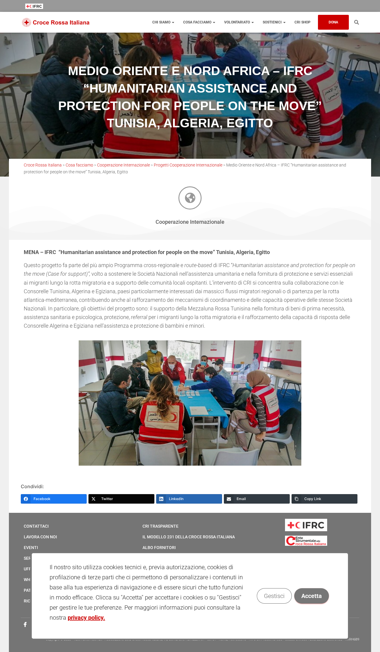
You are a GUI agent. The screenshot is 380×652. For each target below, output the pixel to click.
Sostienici (273, 22)
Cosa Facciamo (197, 22)
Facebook (25, 625)
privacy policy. (86, 617)
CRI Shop (302, 22)
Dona (333, 22)
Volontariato (237, 22)
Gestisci (274, 595)
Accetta (312, 595)
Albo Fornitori (159, 547)
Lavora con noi (40, 536)
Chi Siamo (161, 22)
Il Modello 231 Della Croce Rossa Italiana (188, 536)
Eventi (31, 547)
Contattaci (36, 526)
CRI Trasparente (160, 526)
